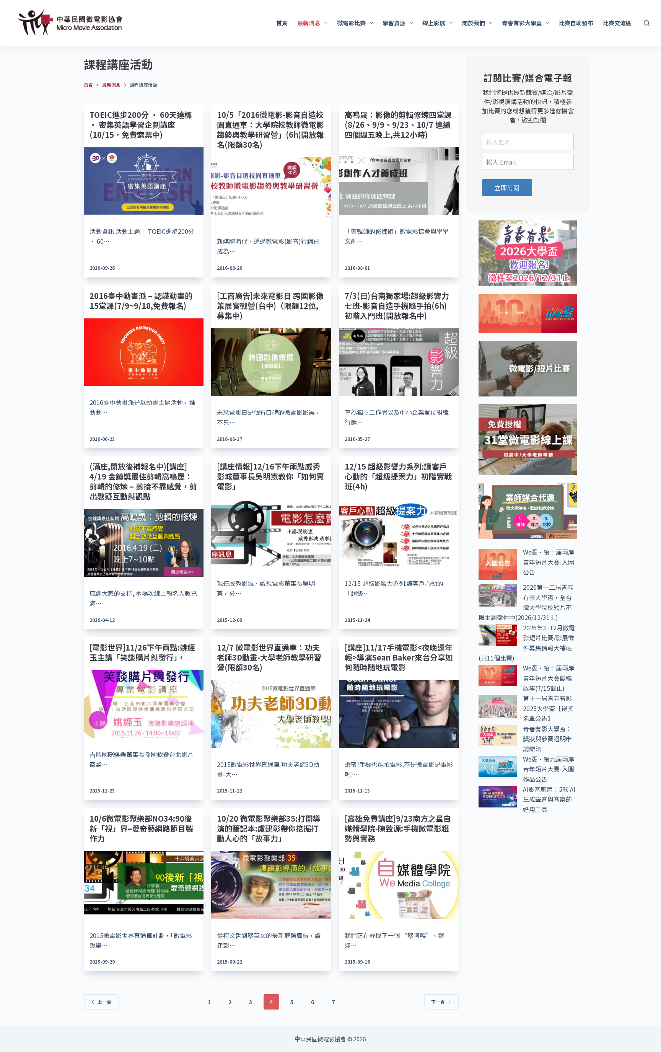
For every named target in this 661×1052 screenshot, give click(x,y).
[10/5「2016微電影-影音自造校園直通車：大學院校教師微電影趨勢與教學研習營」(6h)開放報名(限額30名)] (271, 191)
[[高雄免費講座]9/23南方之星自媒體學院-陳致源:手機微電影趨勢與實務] (399, 884)
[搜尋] (647, 23)
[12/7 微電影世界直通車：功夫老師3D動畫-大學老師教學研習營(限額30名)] (271, 713)
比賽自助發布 (576, 23)
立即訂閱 (507, 187)
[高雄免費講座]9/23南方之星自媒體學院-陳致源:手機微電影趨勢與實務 (398, 828)
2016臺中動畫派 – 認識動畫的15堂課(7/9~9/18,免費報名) (141, 300)
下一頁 (438, 1001)
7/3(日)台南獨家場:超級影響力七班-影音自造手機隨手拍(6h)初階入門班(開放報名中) (397, 305)
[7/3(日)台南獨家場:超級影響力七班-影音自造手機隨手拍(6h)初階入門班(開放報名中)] (399, 362)
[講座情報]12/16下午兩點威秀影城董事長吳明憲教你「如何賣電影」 (270, 476)
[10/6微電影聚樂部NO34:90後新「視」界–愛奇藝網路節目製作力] (144, 884)
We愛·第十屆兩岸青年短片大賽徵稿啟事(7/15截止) (548, 678)
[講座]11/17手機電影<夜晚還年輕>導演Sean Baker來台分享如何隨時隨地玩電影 (399, 657)
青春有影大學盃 (522, 23)
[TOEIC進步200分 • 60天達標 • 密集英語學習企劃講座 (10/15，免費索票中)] (144, 181)
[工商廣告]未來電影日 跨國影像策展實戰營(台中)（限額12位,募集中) (270, 305)
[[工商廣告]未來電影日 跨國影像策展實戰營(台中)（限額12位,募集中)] (271, 362)
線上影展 (433, 23)
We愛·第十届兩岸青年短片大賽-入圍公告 (548, 562)
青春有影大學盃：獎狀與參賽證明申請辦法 (547, 739)
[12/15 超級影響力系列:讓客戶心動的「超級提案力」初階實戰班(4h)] (399, 532)
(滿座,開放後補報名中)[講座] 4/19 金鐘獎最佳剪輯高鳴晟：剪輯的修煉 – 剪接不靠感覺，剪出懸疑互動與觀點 (143, 481)
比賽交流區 (617, 23)
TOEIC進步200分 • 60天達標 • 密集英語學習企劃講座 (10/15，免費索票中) (141, 124)
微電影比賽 (351, 23)
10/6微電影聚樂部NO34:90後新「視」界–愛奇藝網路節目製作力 (141, 828)
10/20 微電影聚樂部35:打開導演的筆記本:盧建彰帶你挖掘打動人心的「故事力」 (269, 828)
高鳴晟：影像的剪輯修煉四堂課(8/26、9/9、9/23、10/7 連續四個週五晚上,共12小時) (398, 124)
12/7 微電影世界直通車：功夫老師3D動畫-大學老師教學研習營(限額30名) (269, 657)
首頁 (282, 23)
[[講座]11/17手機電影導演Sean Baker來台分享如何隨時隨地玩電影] (399, 713)
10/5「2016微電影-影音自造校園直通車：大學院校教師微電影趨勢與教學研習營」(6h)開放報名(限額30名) (270, 129)
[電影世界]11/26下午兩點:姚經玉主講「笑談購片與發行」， (142, 652)
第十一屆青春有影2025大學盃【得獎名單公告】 (548, 708)
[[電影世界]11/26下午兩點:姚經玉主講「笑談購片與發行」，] (144, 703)
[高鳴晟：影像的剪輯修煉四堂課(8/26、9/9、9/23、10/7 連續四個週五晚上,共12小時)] (399, 181)
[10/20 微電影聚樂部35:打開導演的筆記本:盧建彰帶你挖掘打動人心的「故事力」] (271, 884)
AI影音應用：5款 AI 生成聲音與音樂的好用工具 (549, 799)
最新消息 (308, 23)
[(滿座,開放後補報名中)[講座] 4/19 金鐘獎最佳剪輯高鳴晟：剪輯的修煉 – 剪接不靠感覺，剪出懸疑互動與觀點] (144, 542)
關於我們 (473, 23)
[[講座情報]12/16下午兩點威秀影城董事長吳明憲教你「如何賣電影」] (271, 532)
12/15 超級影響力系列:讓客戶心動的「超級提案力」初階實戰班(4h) (398, 476)
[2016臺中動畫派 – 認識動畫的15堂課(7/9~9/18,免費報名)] (144, 352)
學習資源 (394, 23)
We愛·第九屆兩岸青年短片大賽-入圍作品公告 (548, 769)
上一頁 (104, 1001)
